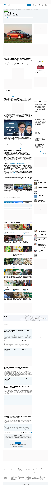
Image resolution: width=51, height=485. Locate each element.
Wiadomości (5, 478)
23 (45, 153)
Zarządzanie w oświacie (14, 477)
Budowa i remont (42, 467)
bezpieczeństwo (6, 197)
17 (35, 153)
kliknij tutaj (22, 446)
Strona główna (5, 9)
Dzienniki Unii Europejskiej (21, 476)
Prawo (23, 7)
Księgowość (7, 7)
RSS (31, 483)
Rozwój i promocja (6, 476)
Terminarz (37, 151)
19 (38, 153)
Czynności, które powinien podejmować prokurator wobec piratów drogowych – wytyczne (39, 107)
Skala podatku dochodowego (36, 478)
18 (37, 153)
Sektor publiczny (19, 7)
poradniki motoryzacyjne (12, 197)
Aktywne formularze (39, 135)
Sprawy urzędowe (20, 467)
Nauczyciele (12, 475)
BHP (11, 468)
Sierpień (41, 151)
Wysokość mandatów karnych (39, 145)
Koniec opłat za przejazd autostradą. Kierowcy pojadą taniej (39, 124)
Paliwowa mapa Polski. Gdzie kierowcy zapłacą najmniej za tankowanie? (39, 115)
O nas (4, 483)
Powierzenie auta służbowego (39, 138)
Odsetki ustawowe (35, 477)
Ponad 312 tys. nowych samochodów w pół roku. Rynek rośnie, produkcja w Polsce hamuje (40, 117)
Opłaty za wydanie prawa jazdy (39, 143)
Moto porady (11, 9)
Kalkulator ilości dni (37, 133)
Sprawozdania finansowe (36, 468)
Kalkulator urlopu (37, 132)
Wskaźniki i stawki (35, 472)
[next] (31, 432)
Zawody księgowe (6, 468)
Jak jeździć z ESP (11, 96)
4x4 (21, 197)
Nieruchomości (36, 7)
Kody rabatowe (42, 475)
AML (33, 469)
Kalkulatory (38, 127)
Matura (12, 478)
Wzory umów (41, 476)
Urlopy (11, 467)
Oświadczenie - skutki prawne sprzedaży (40, 139)
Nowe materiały (36, 180)
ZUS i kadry (5, 467)
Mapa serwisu (43, 483)
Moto (32, 7)
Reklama (38, 483)
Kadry (11, 7)
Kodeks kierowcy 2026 (40, 72)
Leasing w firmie (27, 468)
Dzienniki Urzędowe (20, 475)
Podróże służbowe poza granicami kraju (40, 147)
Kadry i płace (5, 477)
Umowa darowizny (37, 140)
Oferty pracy (41, 479)
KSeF (44, 7)
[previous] (21, 432)
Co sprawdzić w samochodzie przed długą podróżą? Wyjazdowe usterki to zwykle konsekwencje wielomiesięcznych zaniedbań (40, 109)
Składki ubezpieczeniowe (36, 475)
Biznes (14, 7)
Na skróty (41, 472)
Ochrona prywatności (9, 483)
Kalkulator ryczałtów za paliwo (39, 131)
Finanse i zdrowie (28, 469)
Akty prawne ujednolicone (21, 477)
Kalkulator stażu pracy (28, 477)
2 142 (30, 432)
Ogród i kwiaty (41, 468)
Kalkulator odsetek (28, 476)
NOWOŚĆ (40, 71)
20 (40, 153)
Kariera (29, 483)
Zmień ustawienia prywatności (18, 483)
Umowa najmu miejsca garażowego (39, 137)
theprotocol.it (41, 478)
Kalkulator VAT (27, 475)
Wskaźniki (37, 142)
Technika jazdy (15, 9)
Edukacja (41, 7)
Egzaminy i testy (13, 476)
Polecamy (35, 228)
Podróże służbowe (35, 476)
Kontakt (35, 483)
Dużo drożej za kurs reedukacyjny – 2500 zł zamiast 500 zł (40, 111)
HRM (11, 469)
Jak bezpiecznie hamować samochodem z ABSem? (16, 163)
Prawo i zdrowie (20, 470)
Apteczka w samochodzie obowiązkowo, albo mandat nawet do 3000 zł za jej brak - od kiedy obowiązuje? (40, 113)
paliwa (21, 148)
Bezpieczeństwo (19, 9)
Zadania (5, 475)
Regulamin (25, 483)
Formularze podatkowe (43, 477)
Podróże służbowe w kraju (38, 146)
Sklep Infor (19, 469)
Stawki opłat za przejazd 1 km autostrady (40, 144)
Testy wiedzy (12, 480)
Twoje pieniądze (28, 7)
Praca (19, 468)
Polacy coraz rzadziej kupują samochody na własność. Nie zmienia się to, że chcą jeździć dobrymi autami (40, 122)
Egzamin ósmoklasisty (13, 479)
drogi (14, 172)
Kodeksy (19, 478)
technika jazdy (18, 197)
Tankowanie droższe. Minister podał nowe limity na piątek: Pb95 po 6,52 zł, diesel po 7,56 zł (40, 105)
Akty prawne (20, 472)
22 (43, 153)
